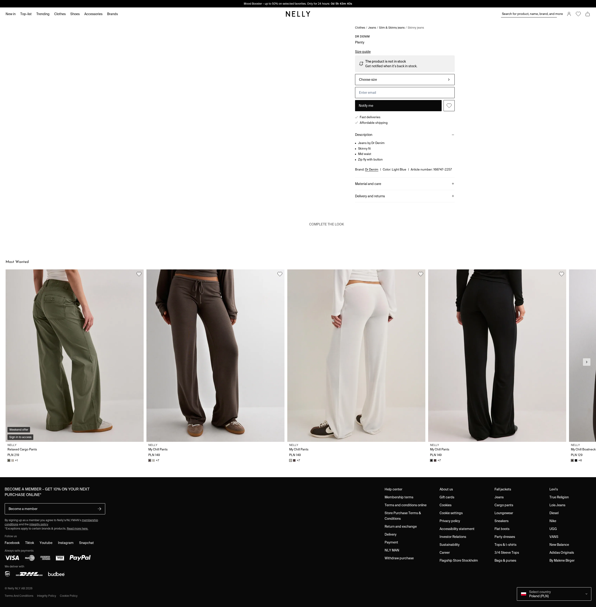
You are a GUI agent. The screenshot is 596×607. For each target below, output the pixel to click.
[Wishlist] (578, 14)
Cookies (445, 505)
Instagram (66, 543)
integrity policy (38, 524)
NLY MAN (392, 550)
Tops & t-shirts (505, 545)
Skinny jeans (416, 27)
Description (363, 135)
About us (446, 489)
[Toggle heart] (449, 105)
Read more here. (77, 528)
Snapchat (86, 543)
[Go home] (298, 14)
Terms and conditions (19, 595)
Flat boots (501, 529)
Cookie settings (451, 513)
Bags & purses (505, 560)
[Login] (569, 14)
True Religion (559, 497)
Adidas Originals (561, 552)
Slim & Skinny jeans (392, 27)
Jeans (372, 27)
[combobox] (405, 79)
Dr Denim (362, 36)
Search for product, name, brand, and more (529, 14)
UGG (553, 529)
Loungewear (503, 513)
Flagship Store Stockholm (459, 560)
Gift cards (447, 497)
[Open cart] (587, 14)
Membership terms (399, 497)
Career (445, 552)
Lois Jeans (557, 505)
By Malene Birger (562, 560)
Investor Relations (453, 537)
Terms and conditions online (406, 505)
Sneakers (501, 521)
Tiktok (29, 543)
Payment (391, 542)
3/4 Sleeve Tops (506, 552)
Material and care (368, 184)
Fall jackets (502, 489)
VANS (553, 537)
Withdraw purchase (399, 558)
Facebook (12, 543)
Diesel (554, 513)
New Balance (559, 545)
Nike (552, 521)
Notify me (366, 106)
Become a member (23, 509)
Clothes (360, 27)
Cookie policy (69, 595)
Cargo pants (503, 505)
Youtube (46, 543)
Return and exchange (401, 526)
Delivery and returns (370, 196)
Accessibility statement (457, 529)
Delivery (390, 534)
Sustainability (450, 545)
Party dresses (504, 537)
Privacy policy (450, 521)
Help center (393, 489)
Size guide (363, 51)
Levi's (553, 489)
